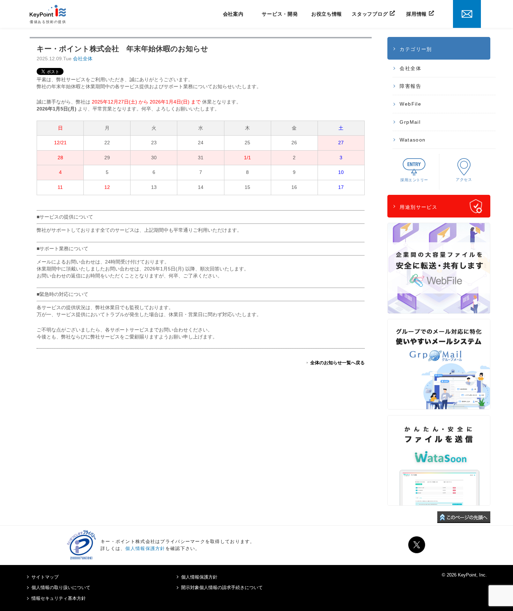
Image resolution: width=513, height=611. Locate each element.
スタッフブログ (370, 14)
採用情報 (416, 14)
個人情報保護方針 (145, 548)
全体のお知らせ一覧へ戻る (337, 362)
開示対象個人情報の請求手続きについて (222, 587)
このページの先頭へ (463, 517)
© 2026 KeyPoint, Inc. (464, 575)
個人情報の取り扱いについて (60, 587)
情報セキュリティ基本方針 (58, 598)
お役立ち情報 (326, 14)
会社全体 (82, 58)
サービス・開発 (280, 14)
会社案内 (233, 14)
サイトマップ (45, 577)
